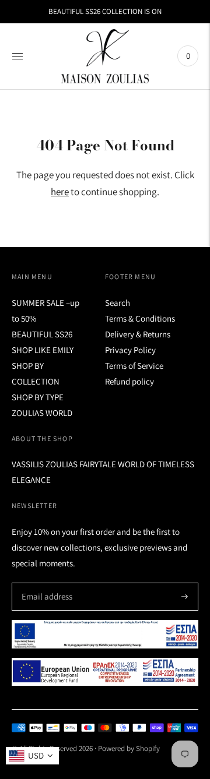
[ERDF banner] (105, 672)
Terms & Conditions (140, 318)
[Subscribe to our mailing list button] (184, 597)
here (60, 191)
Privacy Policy (130, 349)
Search (117, 302)
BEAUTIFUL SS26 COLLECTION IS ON (105, 11)
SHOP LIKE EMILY (43, 349)
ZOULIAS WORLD (42, 412)
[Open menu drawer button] (17, 56)
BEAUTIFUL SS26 (42, 334)
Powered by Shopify (129, 748)
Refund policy (129, 381)
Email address (45, 583)
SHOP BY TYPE (38, 397)
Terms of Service (134, 365)
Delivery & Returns (137, 334)
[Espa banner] (105, 634)
